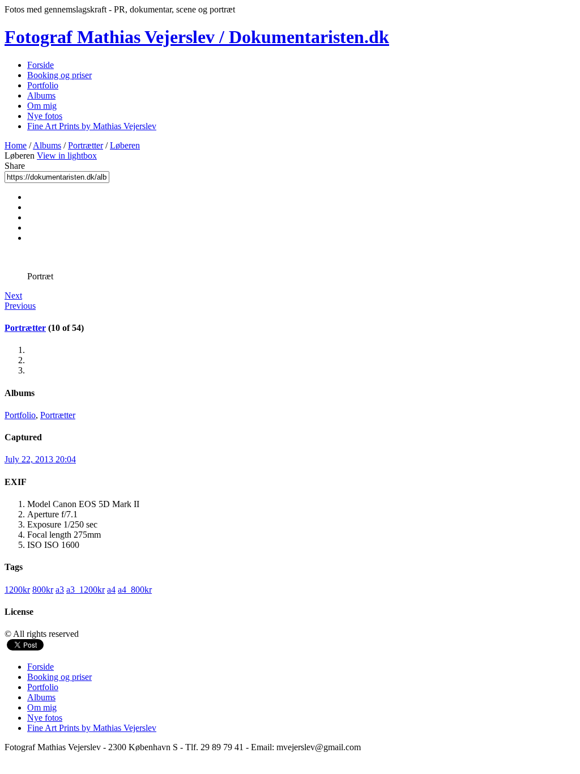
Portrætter (85, 145)
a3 (60, 589)
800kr (42, 589)
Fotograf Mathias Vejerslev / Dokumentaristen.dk (197, 37)
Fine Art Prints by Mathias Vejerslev (91, 126)
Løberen (125, 145)
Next (13, 295)
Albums (41, 95)
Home (16, 145)
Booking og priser (59, 75)
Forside (40, 65)
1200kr (17, 589)
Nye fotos (44, 116)
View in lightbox (67, 155)
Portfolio (42, 85)
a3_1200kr (85, 589)
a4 (111, 589)
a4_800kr (135, 589)
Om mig (42, 105)
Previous (20, 306)
